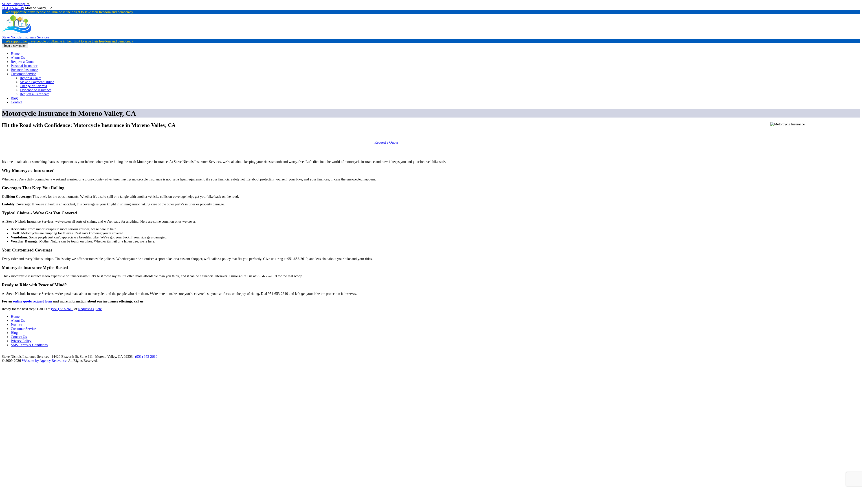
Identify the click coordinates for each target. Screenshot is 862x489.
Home (15, 316)
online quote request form (32, 301)
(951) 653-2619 (13, 8)
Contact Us (19, 337)
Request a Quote (386, 142)
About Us (18, 320)
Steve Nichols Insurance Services (25, 37)
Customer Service (23, 329)
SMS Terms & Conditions (29, 345)
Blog (14, 333)
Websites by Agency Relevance (44, 360)
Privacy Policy (21, 341)
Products (17, 325)
